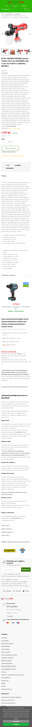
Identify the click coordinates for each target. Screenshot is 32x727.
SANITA (3, 683)
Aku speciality (16, 14)
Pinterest (18, 591)
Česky (15, 6)
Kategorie (6, 9)
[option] (16, 33)
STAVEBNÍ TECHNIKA (7, 658)
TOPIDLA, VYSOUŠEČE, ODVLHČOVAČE (12, 675)
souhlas (11, 574)
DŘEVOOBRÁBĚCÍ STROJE (8, 666)
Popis (8, 165)
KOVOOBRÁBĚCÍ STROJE (8, 669)
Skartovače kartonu (6, 689)
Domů (2, 14)
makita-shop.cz (5, 525)
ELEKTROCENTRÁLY (7, 663)
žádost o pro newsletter (12, 574)
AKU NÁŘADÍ (9, 14)
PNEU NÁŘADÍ (5, 649)
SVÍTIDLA (4, 672)
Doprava (3, 706)
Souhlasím (16, 724)
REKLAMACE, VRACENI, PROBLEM (11, 697)
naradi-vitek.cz (5, 535)
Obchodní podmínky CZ (8, 700)
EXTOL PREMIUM (11, 126)
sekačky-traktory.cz (6, 529)
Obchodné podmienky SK (8, 703)
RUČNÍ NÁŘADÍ (5, 646)
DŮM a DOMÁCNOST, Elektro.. (9, 655)
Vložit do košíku (10, 148)
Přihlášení (24, 6)
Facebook (8, 591)
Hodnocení (9, 168)
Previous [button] (2, 34)
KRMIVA (3, 686)
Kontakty (10, 616)
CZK (7, 6)
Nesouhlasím (16, 721)
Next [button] (30, 34)
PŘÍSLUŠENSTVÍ (5, 678)
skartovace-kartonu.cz (7, 532)
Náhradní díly (5, 680)
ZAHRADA (4, 638)
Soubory (18, 165)
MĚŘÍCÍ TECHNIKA (6, 660)
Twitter (27, 591)
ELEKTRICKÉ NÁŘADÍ (7, 643)
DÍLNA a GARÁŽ (5, 652)
